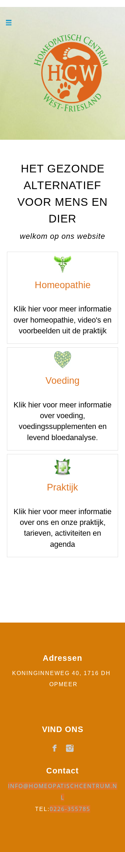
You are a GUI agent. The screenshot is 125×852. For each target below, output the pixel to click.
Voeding (62, 380)
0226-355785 (70, 809)
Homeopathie (63, 285)
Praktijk (62, 487)
